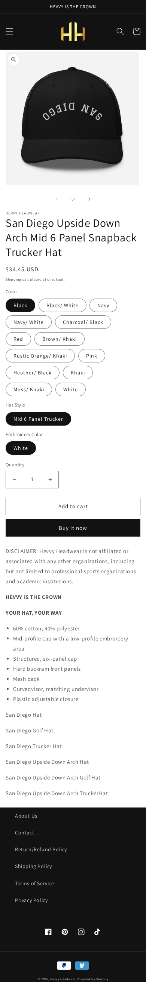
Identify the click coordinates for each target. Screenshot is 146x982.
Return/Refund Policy (41, 849)
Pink (91, 355)
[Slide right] (89, 199)
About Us (26, 815)
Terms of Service (34, 883)
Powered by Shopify (93, 979)
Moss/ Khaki (28, 389)
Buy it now (73, 527)
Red (18, 339)
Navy (103, 305)
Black (20, 305)
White (70, 389)
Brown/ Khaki (59, 339)
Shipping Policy (33, 866)
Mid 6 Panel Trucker (38, 419)
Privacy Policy (31, 900)
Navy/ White (28, 322)
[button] (9, 31)
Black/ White (62, 305)
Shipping (13, 279)
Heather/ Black (32, 372)
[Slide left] (56, 199)
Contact (24, 832)
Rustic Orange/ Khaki (40, 355)
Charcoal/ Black (83, 322)
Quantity (15, 464)
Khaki (78, 372)
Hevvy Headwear (63, 979)
